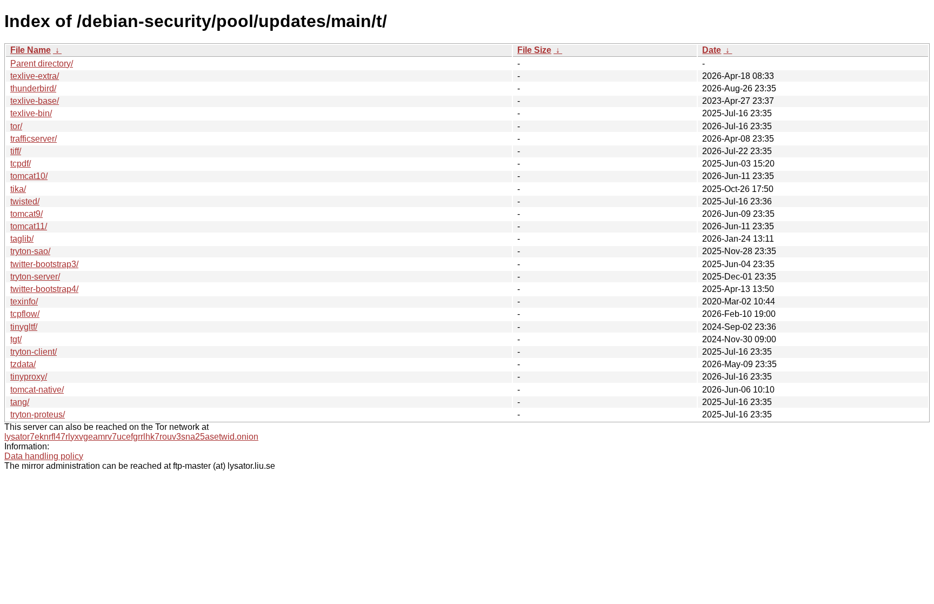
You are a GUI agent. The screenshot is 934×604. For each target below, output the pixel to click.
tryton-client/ (33, 351)
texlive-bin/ (31, 113)
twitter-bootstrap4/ (44, 289)
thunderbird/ (33, 88)
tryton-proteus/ (37, 414)
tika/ (18, 189)
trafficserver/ (33, 138)
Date (711, 50)
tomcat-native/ (37, 389)
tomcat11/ (28, 226)
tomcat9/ (26, 213)
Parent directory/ (41, 63)
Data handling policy (43, 456)
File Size (534, 50)
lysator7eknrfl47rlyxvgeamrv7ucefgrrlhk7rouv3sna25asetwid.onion (131, 436)
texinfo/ (24, 301)
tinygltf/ (23, 326)
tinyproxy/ (28, 376)
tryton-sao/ (30, 251)
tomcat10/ (29, 176)
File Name (30, 50)
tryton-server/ (35, 276)
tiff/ (15, 151)
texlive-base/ (34, 100)
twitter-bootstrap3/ (44, 264)
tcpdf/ (20, 163)
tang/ (19, 402)
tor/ (16, 126)
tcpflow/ (24, 313)
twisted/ (24, 201)
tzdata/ (23, 364)
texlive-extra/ (34, 76)
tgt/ (16, 339)
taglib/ (22, 238)
